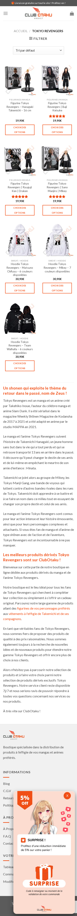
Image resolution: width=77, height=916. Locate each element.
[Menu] (5, 13)
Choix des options (19, 130)
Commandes (12, 874)
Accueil (21, 31)
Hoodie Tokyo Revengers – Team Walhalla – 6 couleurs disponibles (20, 347)
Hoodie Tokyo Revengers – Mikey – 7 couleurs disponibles (57, 267)
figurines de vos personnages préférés (43, 608)
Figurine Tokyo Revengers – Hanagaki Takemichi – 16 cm (19, 106)
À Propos (9, 829)
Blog (6, 783)
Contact (9, 843)
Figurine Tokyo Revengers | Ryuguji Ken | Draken (20, 187)
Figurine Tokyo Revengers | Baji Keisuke (57, 106)
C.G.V (7, 791)
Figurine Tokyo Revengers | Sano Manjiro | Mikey (57, 187)
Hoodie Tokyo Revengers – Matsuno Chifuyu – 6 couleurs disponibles (19, 269)
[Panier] (72, 13)
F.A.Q (7, 836)
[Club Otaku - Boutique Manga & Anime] (39, 13)
